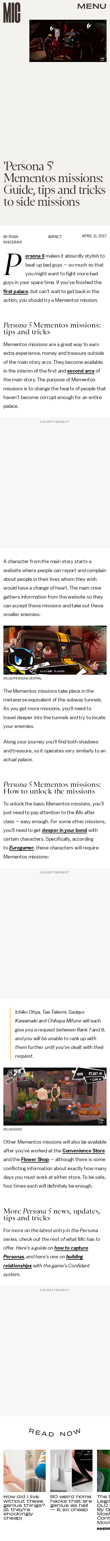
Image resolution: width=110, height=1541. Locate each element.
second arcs (80, 370)
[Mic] (11, 12)
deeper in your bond (64, 830)
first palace (15, 291)
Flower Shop (35, 1159)
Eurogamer (21, 847)
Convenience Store (83, 1150)
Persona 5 (35, 256)
